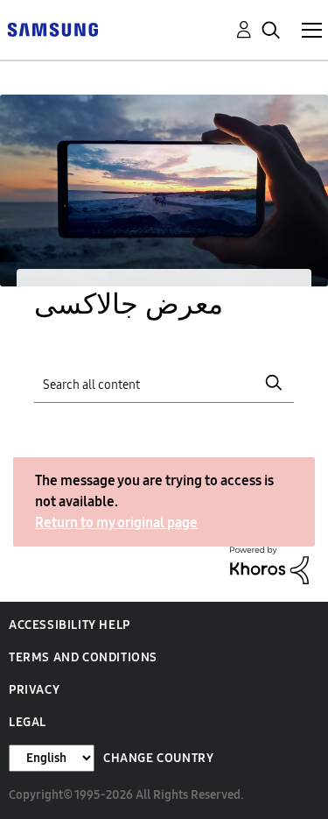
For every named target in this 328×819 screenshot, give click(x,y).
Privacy (34, 689)
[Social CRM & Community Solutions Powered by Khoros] (269, 564)
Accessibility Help (69, 625)
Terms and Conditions (83, 657)
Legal (27, 722)
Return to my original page (116, 522)
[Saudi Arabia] (52, 28)
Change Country (158, 758)
